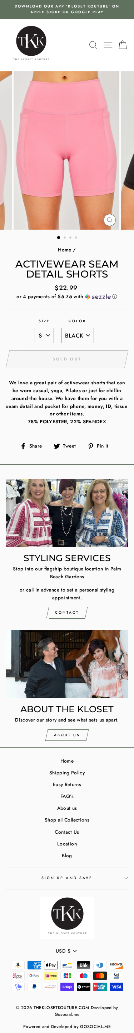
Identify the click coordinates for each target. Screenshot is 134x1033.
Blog (67, 855)
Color (77, 321)
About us (67, 808)
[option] (67, 9)
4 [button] (77, 238)
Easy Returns (67, 784)
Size (44, 321)
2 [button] (65, 238)
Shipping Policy (67, 772)
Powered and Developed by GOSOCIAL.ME (67, 1026)
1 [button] (59, 238)
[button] (67, 296)
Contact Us (67, 831)
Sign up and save (67, 877)
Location (67, 843)
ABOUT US (67, 735)
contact (67, 612)
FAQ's (67, 796)
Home (64, 249)
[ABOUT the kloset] (67, 664)
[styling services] (67, 513)
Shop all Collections (67, 819)
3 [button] (71, 238)
